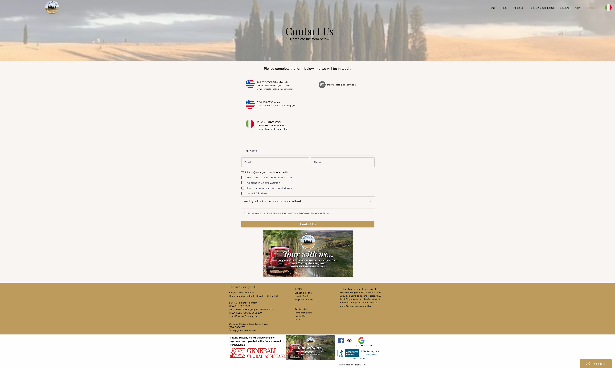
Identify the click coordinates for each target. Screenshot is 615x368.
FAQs (297, 319)
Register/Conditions (305, 299)
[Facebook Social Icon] (341, 340)
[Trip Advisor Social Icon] (349, 340)
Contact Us (300, 316)
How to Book (302, 296)
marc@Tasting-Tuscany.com (278, 88)
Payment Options (303, 312)
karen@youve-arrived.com (242, 330)
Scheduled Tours (303, 292)
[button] (542, 8)
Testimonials (301, 309)
